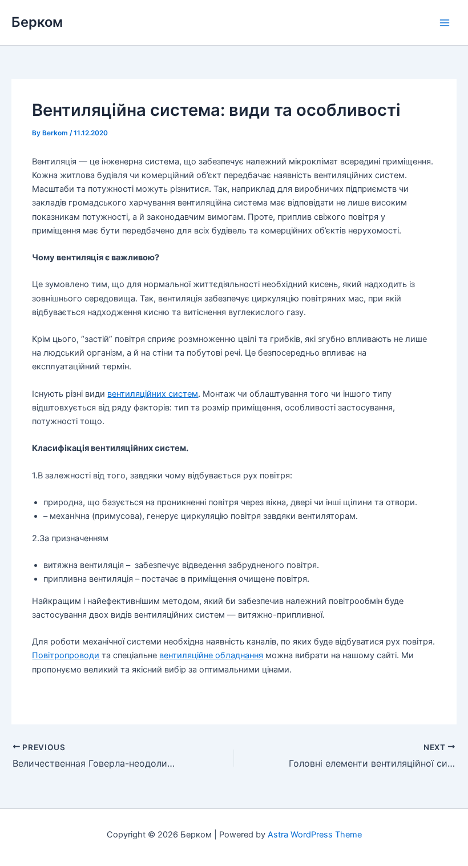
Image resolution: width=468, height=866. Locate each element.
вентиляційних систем (152, 394)
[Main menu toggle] (445, 23)
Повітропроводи (65, 655)
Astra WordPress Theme (315, 834)
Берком (37, 22)
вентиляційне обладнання (211, 655)
